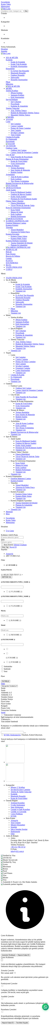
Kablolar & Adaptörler (19, 106)
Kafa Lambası (16, 179)
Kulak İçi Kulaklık (18, 62)
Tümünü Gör (21, 291)
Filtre (3, 684)
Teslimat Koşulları (18, 803)
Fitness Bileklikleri (18, 203)
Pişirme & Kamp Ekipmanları (17, 159)
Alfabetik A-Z (6, 693)
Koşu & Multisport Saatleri (21, 192)
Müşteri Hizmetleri (18, 825)
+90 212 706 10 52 (18, 847)
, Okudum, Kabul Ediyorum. (23, 735)
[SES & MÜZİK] (13, 86)
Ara (26, 11)
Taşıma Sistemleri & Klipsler (22, 243)
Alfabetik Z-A (6, 695)
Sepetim (14, 827)
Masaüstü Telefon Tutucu (20, 115)
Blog (8, 514)
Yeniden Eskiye (7, 697)
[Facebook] (15, 781)
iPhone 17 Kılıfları (18, 787)
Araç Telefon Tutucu (19, 110)
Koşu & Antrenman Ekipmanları (18, 208)
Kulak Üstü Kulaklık (19, 64)
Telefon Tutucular (12, 108)
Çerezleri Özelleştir (8, 955)
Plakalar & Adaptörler (19, 245)
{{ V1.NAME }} (15, 592)
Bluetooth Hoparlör (18, 73)
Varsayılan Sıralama (8, 710)
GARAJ (9, 269)
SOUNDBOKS (12, 263)
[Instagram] (15, 762)
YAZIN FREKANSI (14, 267)
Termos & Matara (12, 166)
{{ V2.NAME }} (15, 606)
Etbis (13, 834)
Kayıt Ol (13, 547)
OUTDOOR (11, 146)
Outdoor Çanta (11, 148)
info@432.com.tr (17, 851)
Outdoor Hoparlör (18, 75)
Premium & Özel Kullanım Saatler (24, 199)
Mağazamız (5, 6)
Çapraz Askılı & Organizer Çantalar (24, 152)
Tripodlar (9, 227)
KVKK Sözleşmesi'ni (12, 735)
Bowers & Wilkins (13, 256)
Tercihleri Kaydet (22, 1023)
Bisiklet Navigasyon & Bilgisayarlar (19, 183)
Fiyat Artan (5, 701)
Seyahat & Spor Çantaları (20, 790)
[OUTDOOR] (12, 186)
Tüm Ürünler (16, 135)
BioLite (9, 252)
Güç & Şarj (10, 155)
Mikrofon (9, 84)
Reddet (17, 946)
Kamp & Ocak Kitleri (19, 161)
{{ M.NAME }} (15, 635)
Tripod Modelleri (17, 230)
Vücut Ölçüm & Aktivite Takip (22, 205)
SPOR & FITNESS (13, 188)
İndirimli (7, 669)
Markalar (9, 512)
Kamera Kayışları (12, 234)
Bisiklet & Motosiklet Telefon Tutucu (25, 113)
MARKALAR (11, 249)
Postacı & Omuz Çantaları (21, 128)
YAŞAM (9, 119)
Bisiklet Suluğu (16, 172)
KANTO (9, 261)
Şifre (3, 540)
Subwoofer (15, 77)
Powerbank (15, 104)
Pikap (8, 82)
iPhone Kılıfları (16, 93)
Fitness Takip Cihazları (14, 201)
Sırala (3, 712)
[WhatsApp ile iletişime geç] (45, 1007)
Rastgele (4, 706)
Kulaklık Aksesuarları (19, 66)
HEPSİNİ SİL (6, 577)
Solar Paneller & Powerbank (22, 157)
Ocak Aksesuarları (18, 163)
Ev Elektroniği (11, 139)
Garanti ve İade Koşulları (20, 809)
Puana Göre (5, 708)
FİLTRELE (5, 681)
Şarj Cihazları (16, 102)
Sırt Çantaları (16, 124)
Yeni (5, 671)
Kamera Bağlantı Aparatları (16, 241)
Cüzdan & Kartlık (13, 137)
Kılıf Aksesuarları (17, 97)
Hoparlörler (10, 69)
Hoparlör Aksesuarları (19, 80)
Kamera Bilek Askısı (19, 238)
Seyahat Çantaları (17, 133)
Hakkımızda (15, 831)
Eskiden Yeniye (7, 699)
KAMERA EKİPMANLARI (17, 221)
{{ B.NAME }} (15, 620)
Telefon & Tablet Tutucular (21, 792)
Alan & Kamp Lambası (20, 177)
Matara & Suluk (17, 212)
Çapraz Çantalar (17, 126)
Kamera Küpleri (12, 225)
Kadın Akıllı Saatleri (18, 197)
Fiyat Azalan (6, 704)
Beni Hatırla (9, 545)
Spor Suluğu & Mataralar (20, 170)
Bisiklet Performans (18, 216)
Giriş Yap (5, 547)
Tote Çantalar (16, 130)
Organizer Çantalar (23, 368)
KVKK (14, 816)
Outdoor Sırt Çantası (18, 150)
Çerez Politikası (17, 814)
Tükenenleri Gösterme (12, 715)
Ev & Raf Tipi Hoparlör (20, 71)
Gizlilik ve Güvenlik (18, 812)
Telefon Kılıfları (12, 91)
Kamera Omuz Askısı (19, 236)
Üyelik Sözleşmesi (18, 805)
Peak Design (11, 254)
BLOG (8, 265)
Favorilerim (5, 2)
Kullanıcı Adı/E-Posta (9, 535)
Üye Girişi (10, 531)
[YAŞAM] (10, 144)
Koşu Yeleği (15, 210)
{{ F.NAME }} (15, 662)
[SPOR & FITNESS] (14, 219)
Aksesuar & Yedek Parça (20, 232)
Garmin (9, 258)
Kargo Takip (6, 4)
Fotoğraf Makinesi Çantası (16, 223)
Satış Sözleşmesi (17, 807)
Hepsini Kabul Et (23, 955)
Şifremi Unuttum (20, 545)
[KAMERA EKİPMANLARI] (18, 247)
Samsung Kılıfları (17, 95)
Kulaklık (9, 60)
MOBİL (9, 88)
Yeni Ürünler (16, 823)
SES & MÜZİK (12, 58)
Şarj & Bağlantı (12, 99)
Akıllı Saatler (11, 190)
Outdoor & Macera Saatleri (21, 194)
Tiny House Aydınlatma (20, 181)
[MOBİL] (10, 117)
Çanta (8, 122)
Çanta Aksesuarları (23, 370)
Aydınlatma (10, 174)
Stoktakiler (8, 666)
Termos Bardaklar (17, 168)
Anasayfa (9, 554)
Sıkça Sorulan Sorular (19, 829)
